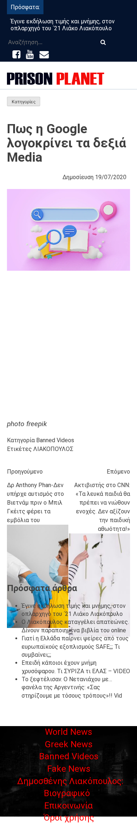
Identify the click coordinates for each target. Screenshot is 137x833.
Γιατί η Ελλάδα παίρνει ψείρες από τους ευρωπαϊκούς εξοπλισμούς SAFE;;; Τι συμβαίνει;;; (75, 646)
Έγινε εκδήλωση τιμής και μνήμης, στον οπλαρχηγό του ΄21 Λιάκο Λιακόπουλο (63, 25)
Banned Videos (55, 440)
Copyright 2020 (68, 828)
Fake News (68, 769)
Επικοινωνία (68, 806)
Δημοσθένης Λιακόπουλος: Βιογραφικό (70, 787)
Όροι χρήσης (68, 818)
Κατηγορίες (23, 101)
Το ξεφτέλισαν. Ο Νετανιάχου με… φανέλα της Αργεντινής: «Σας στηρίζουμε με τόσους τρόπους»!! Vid (72, 687)
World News (68, 732)
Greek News (68, 744)
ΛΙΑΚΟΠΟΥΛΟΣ (53, 449)
